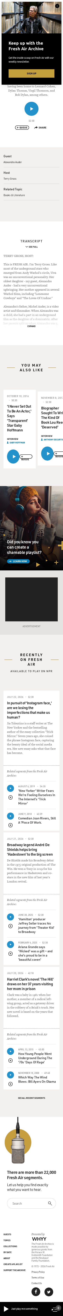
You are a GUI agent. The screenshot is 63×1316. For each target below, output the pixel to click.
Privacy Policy (38, 1271)
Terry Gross (10, 178)
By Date (8, 1252)
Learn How (20, 561)
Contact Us (36, 1283)
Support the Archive (15, 1270)
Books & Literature (14, 195)
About (7, 1258)
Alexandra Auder (13, 162)
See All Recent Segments (31, 1098)
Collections (10, 1246)
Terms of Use (37, 1277)
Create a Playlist (13, 1264)
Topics (7, 1240)
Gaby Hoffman (17, 442)
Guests (7, 1234)
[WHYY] (39, 1239)
